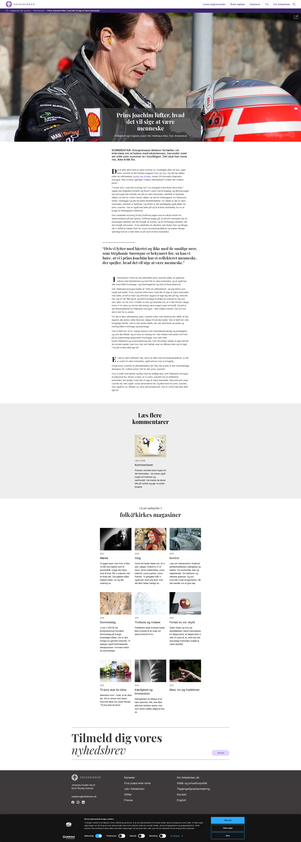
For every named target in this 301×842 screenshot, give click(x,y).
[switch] (122, 836)
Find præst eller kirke (137, 783)
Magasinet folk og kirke (20, 11)
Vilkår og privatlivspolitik (192, 783)
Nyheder (129, 777)
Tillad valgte (228, 828)
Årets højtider (237, 4)
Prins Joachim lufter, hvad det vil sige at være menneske (73, 11)
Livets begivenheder (214, 4)
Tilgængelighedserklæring (193, 788)
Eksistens (255, 4)
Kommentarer (39, 11)
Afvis (228, 836)
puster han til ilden (142, 176)
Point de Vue (160, 173)
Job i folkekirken (134, 788)
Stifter (128, 794)
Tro (267, 4)
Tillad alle (228, 820)
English (181, 800)
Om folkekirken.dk (188, 777)
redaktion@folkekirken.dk (84, 796)
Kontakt (181, 794)
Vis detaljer (175, 836)
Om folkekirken (281, 4)
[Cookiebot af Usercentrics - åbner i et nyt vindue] (69, 837)
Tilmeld (220, 753)
